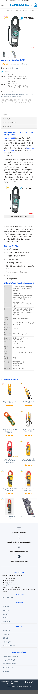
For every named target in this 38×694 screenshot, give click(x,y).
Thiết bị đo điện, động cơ (19, 10)
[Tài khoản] (32, 5)
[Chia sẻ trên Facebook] (7, 101)
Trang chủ (7, 10)
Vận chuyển (7, 642)
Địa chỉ (5, 614)
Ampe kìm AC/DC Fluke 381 (9, 517)
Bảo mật (5, 638)
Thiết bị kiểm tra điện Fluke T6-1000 (9, 402)
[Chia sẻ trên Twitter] (11, 101)
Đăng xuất (6, 621)
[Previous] (4, 31)
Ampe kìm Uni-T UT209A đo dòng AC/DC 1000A (9, 460)
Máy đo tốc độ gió (9, 660)
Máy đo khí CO (8, 667)
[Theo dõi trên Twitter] (32, 682)
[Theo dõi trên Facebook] (25, 682)
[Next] (33, 31)
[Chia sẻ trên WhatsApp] (3, 101)
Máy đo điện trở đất (9, 664)
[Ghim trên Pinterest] (18, 101)
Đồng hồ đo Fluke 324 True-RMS (10, 489)
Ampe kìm (31, 10)
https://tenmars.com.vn (11, 584)
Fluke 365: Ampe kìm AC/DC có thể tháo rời (28, 460)
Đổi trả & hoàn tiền (9, 645)
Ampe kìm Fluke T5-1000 (28, 402)
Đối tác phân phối (7, 597)
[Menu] (2, 5)
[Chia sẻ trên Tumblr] (30, 101)
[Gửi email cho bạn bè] (15, 101)
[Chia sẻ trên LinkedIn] (26, 101)
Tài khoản (6, 618)
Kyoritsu (15, 68)
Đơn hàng (6, 606)
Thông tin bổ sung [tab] (9, 122)
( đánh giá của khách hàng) (18, 64)
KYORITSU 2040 (6, 96)
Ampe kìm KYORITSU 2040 (26, 94)
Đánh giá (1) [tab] (7, 126)
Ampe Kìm (6, 671)
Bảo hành (6, 634)
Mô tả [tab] (5, 115)
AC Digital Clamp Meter (11, 94)
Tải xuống (6, 610)
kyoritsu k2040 (16, 96)
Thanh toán (6, 630)
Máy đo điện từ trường (10, 656)
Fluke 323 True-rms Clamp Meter (28, 489)
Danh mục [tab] (6, 119)
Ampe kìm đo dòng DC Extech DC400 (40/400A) (10, 431)
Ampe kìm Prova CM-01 (28, 517)
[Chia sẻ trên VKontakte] (22, 101)
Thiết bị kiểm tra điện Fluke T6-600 (28, 430)
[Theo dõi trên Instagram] (28, 682)
